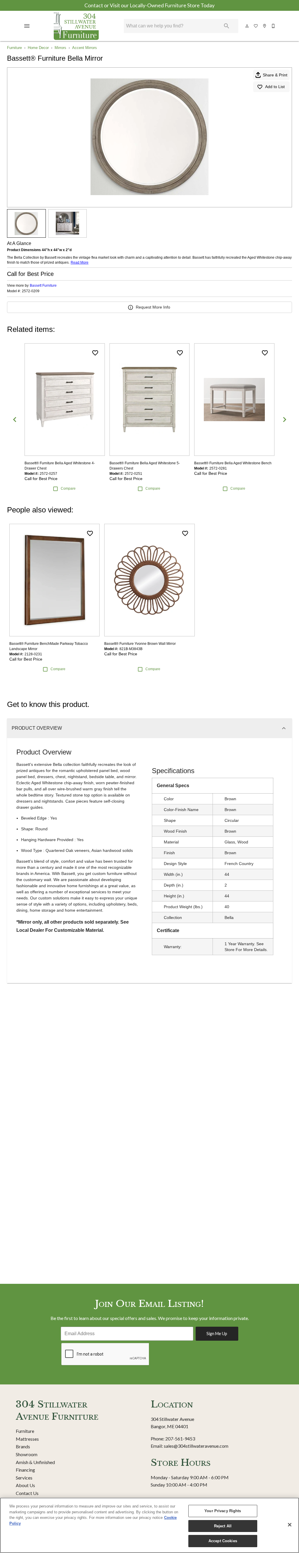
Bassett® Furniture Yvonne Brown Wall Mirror (140, 644)
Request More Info (153, 307)
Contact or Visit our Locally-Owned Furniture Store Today (149, 5)
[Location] (265, 25)
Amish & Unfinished (35, 1462)
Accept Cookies (222, 1541)
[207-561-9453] (273, 25)
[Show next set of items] (284, 419)
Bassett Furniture (43, 285)
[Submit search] (226, 26)
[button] (26, 25)
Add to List (275, 86)
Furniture (14, 47)
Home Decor (38, 47)
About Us (25, 1485)
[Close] (289, 1524)
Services (24, 1477)
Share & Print (275, 75)
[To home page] (76, 26)
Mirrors (60, 47)
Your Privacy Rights (222, 1511)
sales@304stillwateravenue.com (196, 1446)
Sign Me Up (216, 1333)
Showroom (26, 1454)
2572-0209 (30, 291)
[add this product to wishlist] (95, 353)
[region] (149, 1525)
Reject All (223, 1526)
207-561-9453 (180, 1438)
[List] (256, 25)
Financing (25, 1470)
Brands (23, 1446)
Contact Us (27, 1493)
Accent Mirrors (84, 47)
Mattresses (27, 1439)
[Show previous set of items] (14, 419)
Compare (68, 488)
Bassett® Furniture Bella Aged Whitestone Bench (233, 463)
